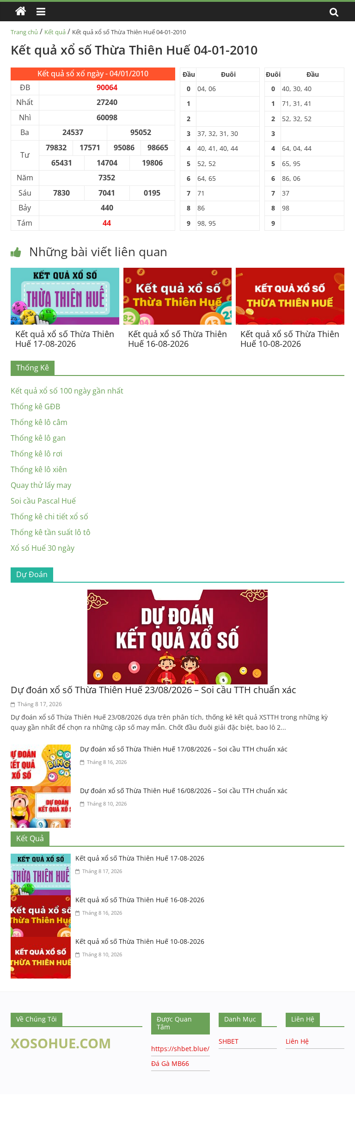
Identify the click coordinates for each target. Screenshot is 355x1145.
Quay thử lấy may (41, 485)
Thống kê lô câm (39, 422)
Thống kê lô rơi (36, 454)
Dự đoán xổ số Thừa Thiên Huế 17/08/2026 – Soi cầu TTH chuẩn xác (184, 749)
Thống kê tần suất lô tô (51, 532)
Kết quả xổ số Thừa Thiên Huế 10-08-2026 (289, 339)
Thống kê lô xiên (39, 469)
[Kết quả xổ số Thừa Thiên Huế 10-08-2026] (290, 273)
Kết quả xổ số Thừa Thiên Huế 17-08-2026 (64, 339)
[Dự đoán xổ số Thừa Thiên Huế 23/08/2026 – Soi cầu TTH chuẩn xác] (177, 595)
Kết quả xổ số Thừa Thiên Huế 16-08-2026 (177, 339)
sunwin (66, 1139)
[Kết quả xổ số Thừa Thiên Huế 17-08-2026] (65, 273)
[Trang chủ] (21, 11)
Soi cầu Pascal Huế (43, 501)
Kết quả (55, 32)
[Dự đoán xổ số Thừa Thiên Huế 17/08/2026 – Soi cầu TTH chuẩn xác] (43, 750)
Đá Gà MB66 (170, 1063)
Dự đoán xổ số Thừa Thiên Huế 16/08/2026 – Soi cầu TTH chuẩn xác (184, 790)
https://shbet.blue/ (180, 1048)
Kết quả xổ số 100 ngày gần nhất (67, 391)
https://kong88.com (94, 1098)
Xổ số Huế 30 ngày (42, 548)
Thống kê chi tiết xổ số (49, 516)
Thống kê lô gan (38, 438)
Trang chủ (24, 32)
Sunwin (12, 1127)
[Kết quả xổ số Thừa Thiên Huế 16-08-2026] (177, 273)
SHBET (229, 1041)
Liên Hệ (297, 1041)
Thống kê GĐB (35, 406)
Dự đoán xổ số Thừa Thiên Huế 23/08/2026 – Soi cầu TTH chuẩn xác (153, 689)
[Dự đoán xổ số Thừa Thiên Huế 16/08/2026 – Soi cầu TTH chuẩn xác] (43, 792)
